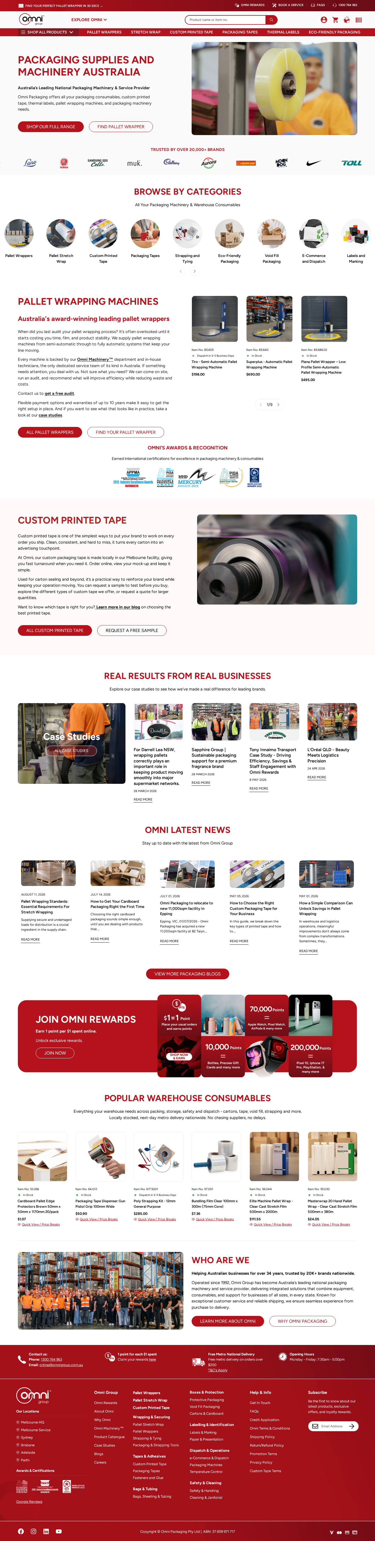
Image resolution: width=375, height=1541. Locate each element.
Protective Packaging (207, 1400)
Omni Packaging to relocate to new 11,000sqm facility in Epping (186, 908)
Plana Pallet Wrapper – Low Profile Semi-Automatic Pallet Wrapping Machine (323, 367)
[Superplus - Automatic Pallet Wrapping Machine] (269, 319)
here (152, 1359)
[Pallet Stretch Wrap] (61, 233)
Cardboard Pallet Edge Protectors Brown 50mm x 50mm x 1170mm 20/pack (39, 1206)
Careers (100, 1462)
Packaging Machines (206, 1465)
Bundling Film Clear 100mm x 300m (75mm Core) (215, 1204)
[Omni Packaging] (34, 20)
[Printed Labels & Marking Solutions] (356, 233)
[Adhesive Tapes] (145, 233)
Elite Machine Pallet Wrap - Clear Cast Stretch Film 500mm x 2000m (271, 1206)
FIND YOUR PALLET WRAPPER (126, 432)
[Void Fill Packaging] (272, 233)
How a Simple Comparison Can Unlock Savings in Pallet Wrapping (326, 908)
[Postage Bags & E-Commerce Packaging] (314, 233)
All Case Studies (71, 750)
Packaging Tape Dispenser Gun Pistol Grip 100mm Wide (100, 1204)
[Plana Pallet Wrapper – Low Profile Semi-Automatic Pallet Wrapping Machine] (324, 319)
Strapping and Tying (187, 258)
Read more (30, 939)
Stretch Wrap (145, 32)
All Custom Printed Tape (54, 630)
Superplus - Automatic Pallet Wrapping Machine (269, 364)
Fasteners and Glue (148, 1478)
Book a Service (290, 5)
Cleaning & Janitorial (206, 1497)
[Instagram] (33, 1531)
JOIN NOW (55, 1053)
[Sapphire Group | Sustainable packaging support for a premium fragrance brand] (216, 721)
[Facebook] (21, 1531)
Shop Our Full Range (50, 126)
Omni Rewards (253, 5)
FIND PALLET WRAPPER (120, 126)
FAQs (321, 5)
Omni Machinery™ (109, 1428)
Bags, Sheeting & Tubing (152, 1496)
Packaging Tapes (240, 32)
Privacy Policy (261, 1462)
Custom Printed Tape (191, 32)
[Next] (194, 271)
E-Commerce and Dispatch (314, 258)
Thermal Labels (283, 32)
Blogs (98, 1454)
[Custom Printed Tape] (103, 233)
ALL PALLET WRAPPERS (50, 432)
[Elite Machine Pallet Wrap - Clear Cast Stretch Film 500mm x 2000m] (274, 1156)
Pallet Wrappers (104, 32)
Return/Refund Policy (267, 1445)
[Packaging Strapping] (187, 233)
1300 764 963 (347, 5)
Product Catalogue (109, 1437)
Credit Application (264, 1420)
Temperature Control (206, 1472)
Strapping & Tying (147, 1438)
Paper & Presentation (206, 1439)
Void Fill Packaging (272, 258)
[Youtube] (59, 1531)
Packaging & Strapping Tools (156, 1445)
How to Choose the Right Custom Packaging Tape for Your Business (253, 908)
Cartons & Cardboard (206, 1413)
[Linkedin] (46, 1531)
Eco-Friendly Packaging (334, 32)
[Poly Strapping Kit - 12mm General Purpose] (158, 1156)
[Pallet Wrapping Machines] (19, 233)
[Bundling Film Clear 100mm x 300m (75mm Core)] (216, 1156)
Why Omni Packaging (302, 1321)
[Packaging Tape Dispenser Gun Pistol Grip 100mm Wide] (100, 1156)
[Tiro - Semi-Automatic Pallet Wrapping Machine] (215, 319)
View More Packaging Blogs (188, 974)
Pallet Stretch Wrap (61, 258)
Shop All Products (47, 32)
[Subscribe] (352, 1426)
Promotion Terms (263, 1454)
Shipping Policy (262, 1437)
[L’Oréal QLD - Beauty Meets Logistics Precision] (332, 721)
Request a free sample (132, 630)
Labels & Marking (203, 1432)
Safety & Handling (204, 1491)
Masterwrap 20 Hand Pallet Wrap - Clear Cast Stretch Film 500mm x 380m (332, 1206)
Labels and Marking (356, 258)
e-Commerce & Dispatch (209, 1458)
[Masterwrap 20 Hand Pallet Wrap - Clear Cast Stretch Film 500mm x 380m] (332, 1156)
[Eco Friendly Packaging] (229, 233)
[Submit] (271, 19)
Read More (143, 799)
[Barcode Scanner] (357, 20)
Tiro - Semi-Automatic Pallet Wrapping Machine (214, 364)
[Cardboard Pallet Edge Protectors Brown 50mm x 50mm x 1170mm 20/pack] (42, 1156)
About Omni (104, 1411)
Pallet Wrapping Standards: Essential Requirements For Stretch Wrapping (45, 906)
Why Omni (102, 1420)
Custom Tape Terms (265, 1471)
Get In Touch (260, 1403)
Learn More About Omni (228, 1321)
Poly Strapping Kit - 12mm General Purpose (154, 1204)
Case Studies (104, 1445)
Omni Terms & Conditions (270, 1428)
